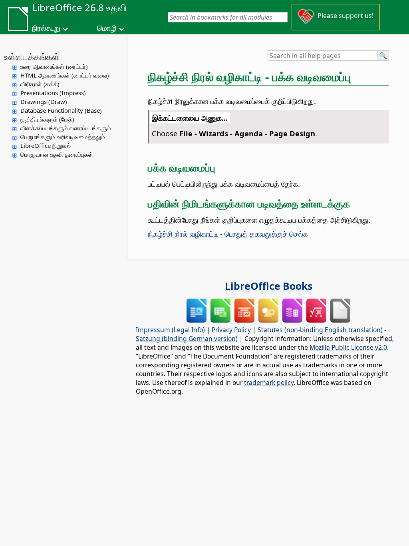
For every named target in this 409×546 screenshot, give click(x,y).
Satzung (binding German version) (187, 338)
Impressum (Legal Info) (170, 329)
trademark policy (269, 382)
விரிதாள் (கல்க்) (40, 84)
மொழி (107, 28)
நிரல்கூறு (46, 28)
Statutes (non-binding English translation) (320, 329)
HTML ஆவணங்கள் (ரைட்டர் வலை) (64, 75)
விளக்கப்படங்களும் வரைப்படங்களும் (65, 128)
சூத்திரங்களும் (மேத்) (47, 119)
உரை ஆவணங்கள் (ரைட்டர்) (54, 66)
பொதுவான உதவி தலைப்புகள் (56, 154)
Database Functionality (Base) (61, 110)
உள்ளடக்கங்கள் (32, 56)
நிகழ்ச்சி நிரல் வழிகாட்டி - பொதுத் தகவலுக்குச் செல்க (228, 234)
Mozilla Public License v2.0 (348, 347)
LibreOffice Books (268, 286)
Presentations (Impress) (53, 93)
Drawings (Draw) (43, 102)
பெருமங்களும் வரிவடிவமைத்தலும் (62, 137)
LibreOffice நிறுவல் (45, 145)
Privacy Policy (231, 329)
